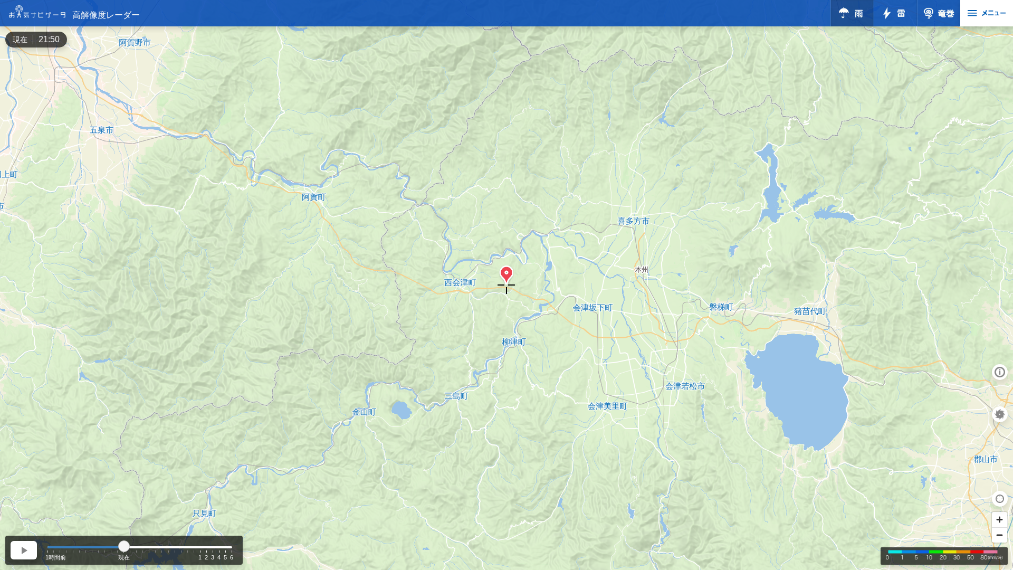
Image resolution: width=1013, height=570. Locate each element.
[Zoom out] (999, 535)
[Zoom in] (999, 519)
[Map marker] (506, 275)
